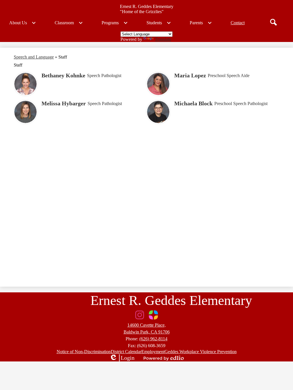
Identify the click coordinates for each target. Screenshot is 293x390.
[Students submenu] (158, 22)
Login (121, 358)
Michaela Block (193, 103)
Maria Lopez (190, 75)
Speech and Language (34, 57)
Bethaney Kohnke (63, 75)
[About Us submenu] (22, 22)
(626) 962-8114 (153, 338)
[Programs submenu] (114, 22)
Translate (163, 39)
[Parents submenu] (200, 22)
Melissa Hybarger (63, 103)
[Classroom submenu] (68, 22)
